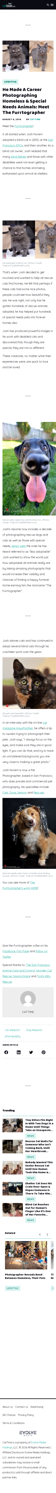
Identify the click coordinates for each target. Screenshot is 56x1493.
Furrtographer (23, 126)
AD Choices (9, 1414)
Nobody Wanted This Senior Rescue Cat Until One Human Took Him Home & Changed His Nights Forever (39, 1167)
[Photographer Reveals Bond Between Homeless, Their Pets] (26, 1255)
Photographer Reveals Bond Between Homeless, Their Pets (25, 1276)
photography (12, 1036)
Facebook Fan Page (15, 951)
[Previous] (40, 1234)
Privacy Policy (26, 1414)
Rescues (38, 792)
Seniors (22, 792)
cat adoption (12, 1030)
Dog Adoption (34, 1030)
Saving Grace (21, 976)
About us (7, 1406)
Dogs (12, 792)
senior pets (19, 546)
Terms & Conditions (13, 1423)
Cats (5, 792)
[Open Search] (48, 5)
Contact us (21, 1406)
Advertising (36, 1406)
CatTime (35, 119)
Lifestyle (10, 82)
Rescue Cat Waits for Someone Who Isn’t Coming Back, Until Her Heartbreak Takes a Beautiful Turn (39, 1146)
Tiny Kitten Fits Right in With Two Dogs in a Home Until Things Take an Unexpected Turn (39, 1125)
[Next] (47, 1234)
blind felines (18, 156)
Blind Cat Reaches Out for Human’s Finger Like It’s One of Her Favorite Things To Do (38, 1209)
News (30, 1135)
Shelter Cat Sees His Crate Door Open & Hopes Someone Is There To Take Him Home (38, 1188)
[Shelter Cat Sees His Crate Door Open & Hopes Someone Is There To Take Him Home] (12, 1189)
